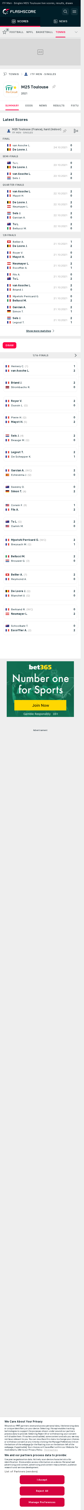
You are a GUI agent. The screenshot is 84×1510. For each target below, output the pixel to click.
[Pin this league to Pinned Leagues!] (53, 86)
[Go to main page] (22, 11)
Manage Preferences (41, 1502)
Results (59, 105)
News (43, 105)
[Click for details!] (40, 147)
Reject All (42, 1490)
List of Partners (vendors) (21, 1471)
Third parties (51, 1450)
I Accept (42, 1479)
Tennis (14, 74)
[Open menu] (74, 11)
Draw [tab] (9, 345)
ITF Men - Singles (43, 74)
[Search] (65, 11)
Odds (29, 105)
